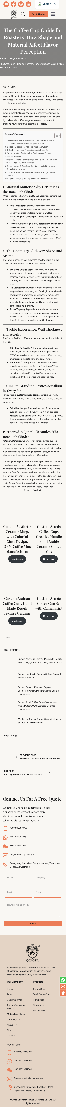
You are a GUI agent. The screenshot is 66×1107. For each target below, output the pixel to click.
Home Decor (39, 999)
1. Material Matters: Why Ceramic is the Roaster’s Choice (30, 140)
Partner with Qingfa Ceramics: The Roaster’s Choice (29, 153)
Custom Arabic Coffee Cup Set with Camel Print (27, 179)
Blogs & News (16, 58)
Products (11, 994)
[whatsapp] (63, 980)
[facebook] (13, 4)
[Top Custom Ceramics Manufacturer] (33, 953)
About (10, 1025)
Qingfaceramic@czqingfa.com (24, 854)
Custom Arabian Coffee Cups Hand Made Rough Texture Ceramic (31, 174)
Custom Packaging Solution (16, 1007)
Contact (11, 1035)
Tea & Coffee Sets (42, 994)
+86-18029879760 (18, 827)
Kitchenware (39, 1010)
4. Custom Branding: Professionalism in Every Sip (27, 150)
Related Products (14, 156)
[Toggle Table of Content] (56, 136)
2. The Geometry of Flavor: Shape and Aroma (26, 143)
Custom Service (15, 999)
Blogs (9, 1030)
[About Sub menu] (16, 1025)
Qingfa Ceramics (13, 441)
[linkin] (28, 4)
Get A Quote (38, 14)
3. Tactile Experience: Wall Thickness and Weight (27, 147)
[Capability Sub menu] (19, 1019)
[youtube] (6, 4)
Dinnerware (38, 1005)
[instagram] (21, 4)
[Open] (53, 14)
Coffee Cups (39, 989)
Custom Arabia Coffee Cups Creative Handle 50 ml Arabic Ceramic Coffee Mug (31, 167)
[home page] (13, 14)
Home (3, 58)
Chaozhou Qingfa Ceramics (31, 1099)
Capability (12, 1019)
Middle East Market (16, 1014)
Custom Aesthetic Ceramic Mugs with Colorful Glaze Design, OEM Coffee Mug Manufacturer (32, 161)
